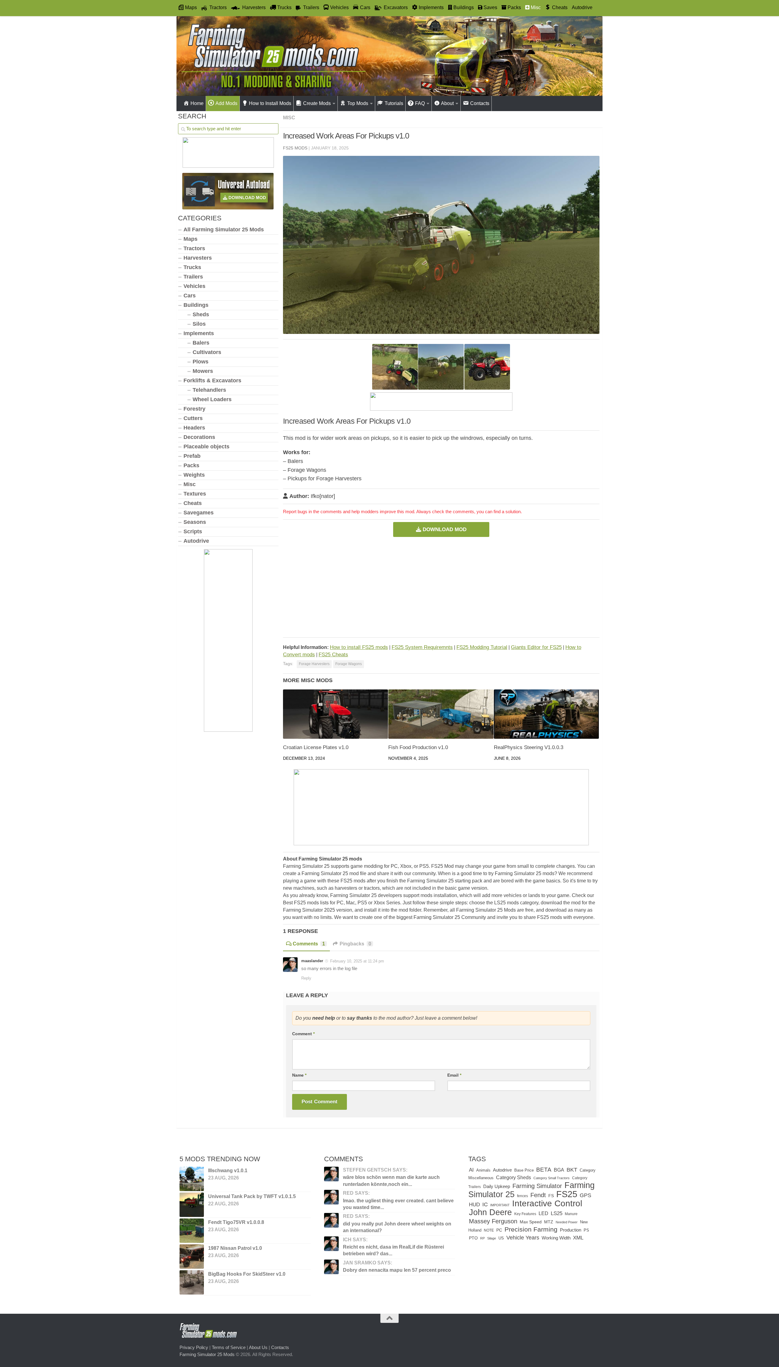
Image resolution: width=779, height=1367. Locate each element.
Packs (191, 465)
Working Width (556, 1237)
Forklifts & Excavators (212, 380)
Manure (571, 1214)
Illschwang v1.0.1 (227, 1170)
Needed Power (567, 1222)
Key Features (525, 1214)
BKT (572, 1169)
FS (551, 1195)
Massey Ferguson (493, 1221)
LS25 (556, 1213)
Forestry (194, 409)
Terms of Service (229, 1347)
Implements (198, 333)
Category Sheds (513, 1177)
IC (485, 1204)
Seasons (194, 522)
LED (543, 1213)
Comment (303, 1033)
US (501, 1238)
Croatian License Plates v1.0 (315, 747)
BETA (543, 1169)
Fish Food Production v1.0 (418, 747)
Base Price (524, 1170)
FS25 (566, 1194)
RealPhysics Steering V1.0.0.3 (528, 747)
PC (499, 1230)
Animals (483, 1170)
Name (299, 1075)
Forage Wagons (348, 664)
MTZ (548, 1222)
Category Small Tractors (551, 1178)
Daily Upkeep (496, 1186)
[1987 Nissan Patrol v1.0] (192, 1256)
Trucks (192, 267)
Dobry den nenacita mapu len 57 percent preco (397, 1270)
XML (578, 1238)
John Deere (490, 1212)
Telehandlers (209, 390)
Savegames (198, 513)
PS (586, 1230)
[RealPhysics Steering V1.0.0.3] (546, 714)
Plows (200, 362)
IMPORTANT (500, 1205)
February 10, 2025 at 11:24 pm (357, 961)
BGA (559, 1169)
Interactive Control (547, 1203)
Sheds (201, 314)
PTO (473, 1238)
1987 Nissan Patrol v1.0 (235, 1248)
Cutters (193, 418)
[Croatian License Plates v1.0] (335, 714)
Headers (194, 428)
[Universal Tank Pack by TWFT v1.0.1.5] (192, 1205)
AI (471, 1170)
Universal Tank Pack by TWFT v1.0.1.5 (252, 1196)
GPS (585, 1195)
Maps (190, 239)
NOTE (489, 1230)
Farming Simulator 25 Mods (207, 1354)
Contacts (280, 1347)
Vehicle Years (522, 1238)
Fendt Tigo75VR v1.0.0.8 (236, 1222)
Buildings (195, 305)
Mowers (203, 371)
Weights (194, 475)
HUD (474, 1204)
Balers (201, 343)
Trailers (193, 277)
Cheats (192, 503)
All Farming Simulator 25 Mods (223, 229)
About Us (258, 1347)
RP (482, 1238)
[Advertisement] (441, 587)
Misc (289, 117)
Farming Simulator (537, 1186)
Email (454, 1075)
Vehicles (194, 286)
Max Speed (531, 1221)
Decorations (199, 437)
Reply (306, 978)
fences (522, 1196)
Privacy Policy (194, 1347)
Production (570, 1229)
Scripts (192, 531)
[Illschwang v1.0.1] (192, 1179)
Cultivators (207, 352)
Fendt (538, 1195)
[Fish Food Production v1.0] (440, 714)
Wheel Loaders (212, 399)
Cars (189, 296)
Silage (491, 1238)
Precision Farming (531, 1229)
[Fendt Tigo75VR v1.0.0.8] (192, 1230)
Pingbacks (355, 943)
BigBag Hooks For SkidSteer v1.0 (246, 1274)
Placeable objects (206, 446)
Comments (309, 943)
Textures (194, 494)
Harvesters (197, 258)
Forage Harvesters (314, 664)
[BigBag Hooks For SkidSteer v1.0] (192, 1282)
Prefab (192, 456)
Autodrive (582, 7)
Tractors (194, 248)
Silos (199, 324)
